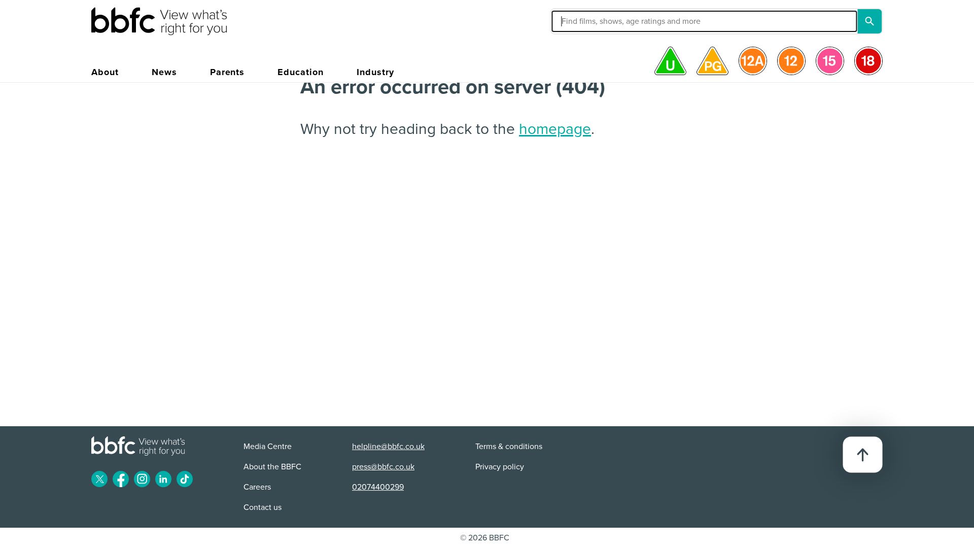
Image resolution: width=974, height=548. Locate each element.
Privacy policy (499, 467)
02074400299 (378, 487)
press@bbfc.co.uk (383, 467)
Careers (257, 487)
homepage (555, 129)
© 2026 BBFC (484, 538)
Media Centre (268, 446)
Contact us (263, 507)
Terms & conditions (508, 446)
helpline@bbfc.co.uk (388, 446)
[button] (606, 21)
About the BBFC (272, 467)
